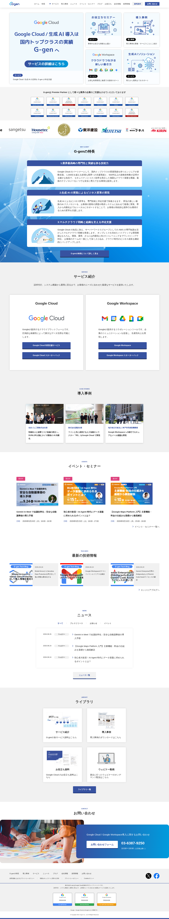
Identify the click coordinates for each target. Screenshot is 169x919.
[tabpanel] (84, 648)
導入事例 (64, 4)
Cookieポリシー (89, 878)
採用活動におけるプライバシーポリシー (22, 878)
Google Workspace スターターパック (123, 355)
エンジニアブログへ (150, 590)
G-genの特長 (14, 873)
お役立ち (108, 4)
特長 (43, 4)
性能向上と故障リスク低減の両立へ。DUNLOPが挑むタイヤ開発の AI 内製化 (44, 435)
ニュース (73, 4)
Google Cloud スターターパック (46, 355)
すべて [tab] (60, 623)
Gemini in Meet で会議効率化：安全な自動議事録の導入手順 (99, 636)
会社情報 (117, 4)
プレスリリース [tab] (76, 623)
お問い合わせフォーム (102, 844)
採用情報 (126, 4)
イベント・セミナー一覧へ (147, 527)
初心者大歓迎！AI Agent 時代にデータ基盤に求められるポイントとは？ (99, 659)
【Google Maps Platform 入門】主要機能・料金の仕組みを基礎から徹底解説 (99, 648)
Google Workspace (122, 345)
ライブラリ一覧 (84, 789)
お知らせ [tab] (93, 623)
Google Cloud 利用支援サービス (46, 345)
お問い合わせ (152, 4)
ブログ (99, 4)
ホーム (36, 4)
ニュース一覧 (84, 675)
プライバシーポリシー (72, 878)
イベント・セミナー (87, 4)
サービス (55, 4)
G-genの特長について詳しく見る (84, 253)
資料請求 (137, 4)
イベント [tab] (107, 623)
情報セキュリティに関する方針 (49, 878)
